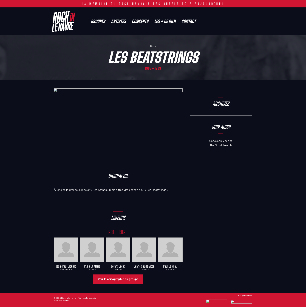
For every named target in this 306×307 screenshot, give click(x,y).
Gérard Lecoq (118, 266)
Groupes (98, 21)
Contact (188, 21)
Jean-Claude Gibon (144, 266)
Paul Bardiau (170, 266)
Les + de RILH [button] (164, 21)
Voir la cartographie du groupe (118, 278)
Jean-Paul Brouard (66, 266)
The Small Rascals (221, 145)
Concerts (140, 21)
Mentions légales (61, 300)
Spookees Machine (221, 141)
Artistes (118, 21)
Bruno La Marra (92, 266)
